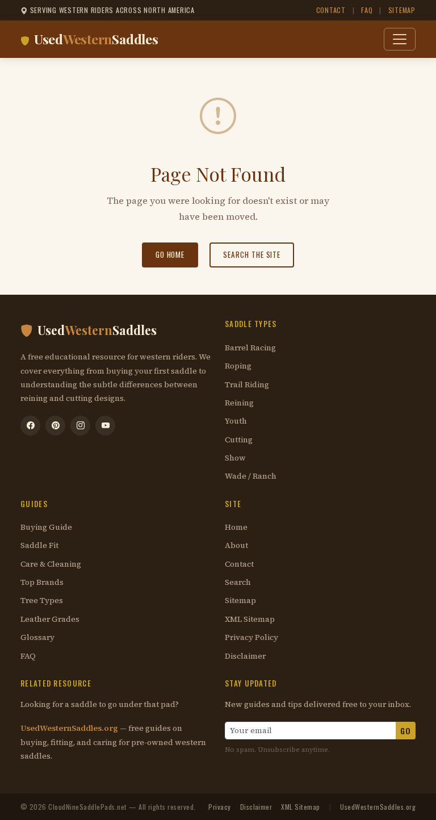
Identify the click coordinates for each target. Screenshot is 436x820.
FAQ (366, 10)
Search (238, 582)
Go (405, 731)
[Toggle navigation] (400, 39)
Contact (331, 10)
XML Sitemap (250, 619)
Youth (236, 421)
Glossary (37, 637)
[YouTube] (105, 426)
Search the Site (251, 254)
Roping (238, 366)
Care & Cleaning (50, 564)
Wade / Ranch (250, 476)
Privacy (219, 806)
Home (236, 527)
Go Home (170, 254)
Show (235, 458)
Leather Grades (49, 619)
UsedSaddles (96, 39)
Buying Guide (46, 527)
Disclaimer (245, 656)
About (236, 545)
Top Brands (42, 582)
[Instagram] (80, 426)
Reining (239, 403)
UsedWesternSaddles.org (70, 728)
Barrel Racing (250, 347)
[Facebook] (30, 426)
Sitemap (402, 10)
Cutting (239, 439)
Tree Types (41, 600)
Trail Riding (247, 384)
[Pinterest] (55, 426)
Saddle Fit (39, 545)
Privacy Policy (251, 637)
